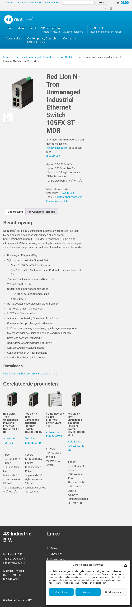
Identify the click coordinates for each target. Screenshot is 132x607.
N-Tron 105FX (64, 57)
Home (6, 57)
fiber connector (73, 197)
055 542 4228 (54, 156)
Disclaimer (56, 553)
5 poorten (58, 197)
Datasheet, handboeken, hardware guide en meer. (30, 373)
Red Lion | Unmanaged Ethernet (33, 57)
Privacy (54, 548)
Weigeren (88, 592)
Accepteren (61, 592)
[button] (125, 564)
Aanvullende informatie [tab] (41, 211)
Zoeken (100, 2)
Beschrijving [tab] (15, 211)
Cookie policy (58, 559)
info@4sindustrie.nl (57, 147)
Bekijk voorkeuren (114, 592)
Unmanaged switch (57, 201)
